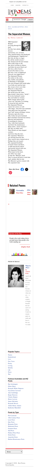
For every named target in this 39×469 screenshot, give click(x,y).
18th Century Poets (14, 418)
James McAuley (13, 401)
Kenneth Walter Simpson (16, 388)
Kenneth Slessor (13, 403)
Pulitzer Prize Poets (14, 433)
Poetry (10, 363)
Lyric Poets (11, 420)
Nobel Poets (12, 435)
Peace (10, 372)
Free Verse (11, 361)
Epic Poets (11, 422)
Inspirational (12, 357)
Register (18, 5)
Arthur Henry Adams (14, 406)
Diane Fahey (12, 386)
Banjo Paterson (12, 395)
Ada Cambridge (13, 393)
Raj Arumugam (13, 384)
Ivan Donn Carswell (14, 390)
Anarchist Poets (13, 437)
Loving (10, 366)
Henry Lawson (12, 399)
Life (9, 370)
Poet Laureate (12, 415)
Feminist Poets (12, 428)
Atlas (29, 190)
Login (12, 5)
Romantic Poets (13, 424)
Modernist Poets (13, 426)
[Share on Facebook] (22, 169)
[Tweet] (26, 169)
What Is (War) (28, 267)
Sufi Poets (11, 430)
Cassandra (20, 190)
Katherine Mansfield (14, 408)
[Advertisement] (19, 217)
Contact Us (25, 5)
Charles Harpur (13, 397)
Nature (10, 355)
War (9, 374)
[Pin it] (10, 172)
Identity (10, 368)
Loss (9, 359)
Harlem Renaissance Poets (16, 439)
